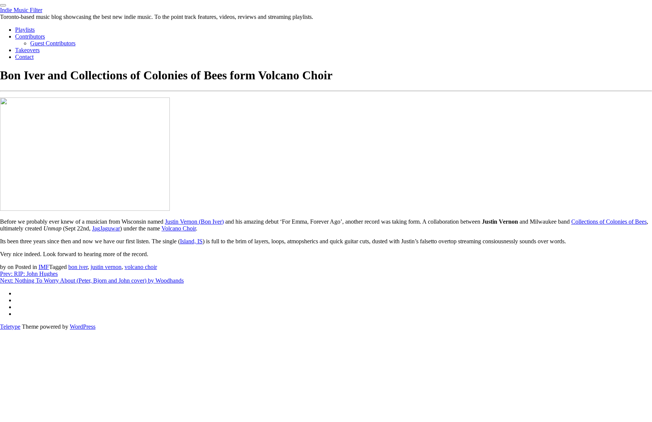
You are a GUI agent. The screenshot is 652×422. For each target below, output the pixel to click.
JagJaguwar (106, 228)
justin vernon (106, 267)
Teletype (10, 326)
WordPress (82, 326)
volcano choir (141, 267)
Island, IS (191, 241)
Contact (24, 57)
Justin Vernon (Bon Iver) (194, 221)
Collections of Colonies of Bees (609, 221)
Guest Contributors (52, 43)
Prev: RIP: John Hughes (29, 274)
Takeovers (27, 50)
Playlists (25, 29)
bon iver (78, 267)
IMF (43, 267)
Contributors (30, 36)
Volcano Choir (178, 228)
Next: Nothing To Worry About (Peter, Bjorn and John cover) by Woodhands (92, 280)
